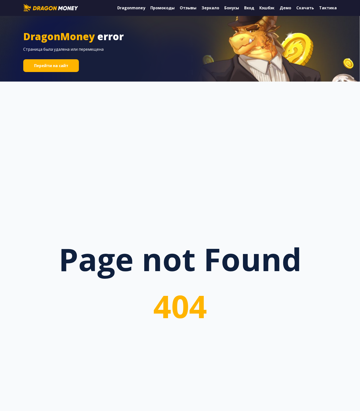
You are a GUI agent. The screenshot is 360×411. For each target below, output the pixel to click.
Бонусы (231, 8)
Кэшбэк (267, 8)
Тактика (328, 8)
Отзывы (188, 8)
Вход (249, 8)
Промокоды (162, 8)
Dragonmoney (131, 8)
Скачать (305, 8)
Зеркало (210, 8)
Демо (285, 8)
